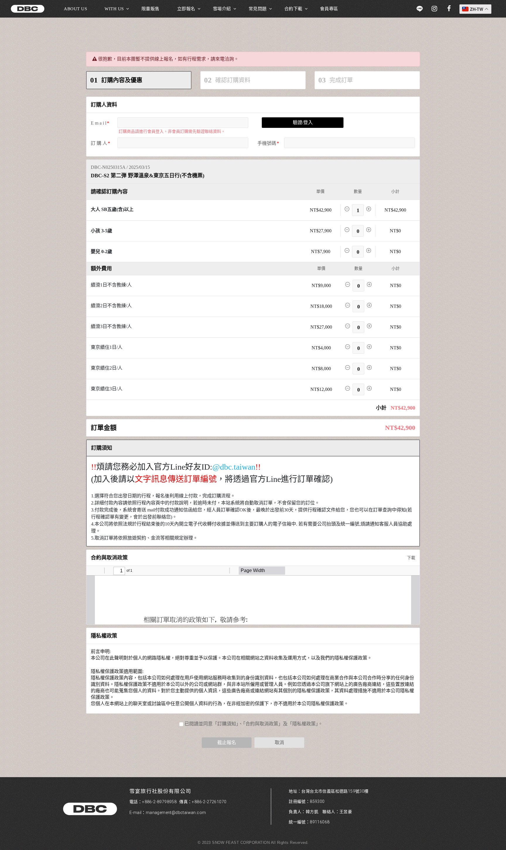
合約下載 (293, 8)
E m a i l (98, 123)
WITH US (114, 8)
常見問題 (258, 8)
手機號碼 (266, 143)
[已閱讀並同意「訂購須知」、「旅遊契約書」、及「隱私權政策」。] (253, 724)
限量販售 (150, 8)
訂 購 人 (99, 143)
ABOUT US (75, 8)
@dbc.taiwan (233, 466)
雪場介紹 (222, 8)
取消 (279, 742)
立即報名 (186, 8)
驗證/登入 (303, 122)
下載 (410, 558)
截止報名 (226, 742)
